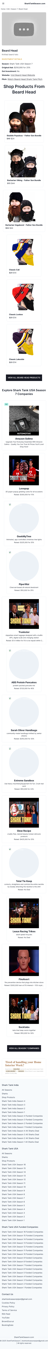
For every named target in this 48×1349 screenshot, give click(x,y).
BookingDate (7, 1325)
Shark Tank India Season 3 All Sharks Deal (20, 1134)
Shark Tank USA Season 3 (13, 1213)
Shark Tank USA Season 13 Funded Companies (22, 1243)
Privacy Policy (8, 1306)
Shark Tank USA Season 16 (14, 1164)
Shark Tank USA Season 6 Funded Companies (22, 1269)
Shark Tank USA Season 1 (13, 1220)
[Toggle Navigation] (3, 3)
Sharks (5, 1093)
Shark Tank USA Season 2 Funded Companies (22, 1284)
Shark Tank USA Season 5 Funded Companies (22, 1273)
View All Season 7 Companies (24, 1048)
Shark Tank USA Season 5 (13, 1205)
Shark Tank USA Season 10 (14, 1187)
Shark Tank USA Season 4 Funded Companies (22, 1276)
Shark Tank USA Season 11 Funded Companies (22, 1250)
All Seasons (7, 1090)
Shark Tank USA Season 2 (13, 1216)
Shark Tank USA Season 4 (13, 1209)
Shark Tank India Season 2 (13, 1108)
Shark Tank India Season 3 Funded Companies (22, 1119)
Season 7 (14, 9)
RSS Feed (6, 1314)
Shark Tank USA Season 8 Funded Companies (22, 1261)
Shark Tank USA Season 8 (13, 1194)
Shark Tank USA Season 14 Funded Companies (22, 1239)
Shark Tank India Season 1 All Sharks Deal (20, 1142)
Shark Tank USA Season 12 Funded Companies (22, 1247)
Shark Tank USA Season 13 (14, 1176)
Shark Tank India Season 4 (13, 1101)
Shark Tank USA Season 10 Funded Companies (22, 1254)
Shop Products (8, 1097)
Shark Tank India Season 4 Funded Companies (22, 1116)
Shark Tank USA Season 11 (13, 1183)
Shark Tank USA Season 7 (13, 1198)
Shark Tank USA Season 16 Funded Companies (22, 1232)
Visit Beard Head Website (23, 75)
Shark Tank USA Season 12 (14, 1179)
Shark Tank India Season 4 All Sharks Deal (20, 1131)
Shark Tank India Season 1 (13, 1112)
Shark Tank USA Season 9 (13, 1190)
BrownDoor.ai (8, 1321)
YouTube (5, 1317)
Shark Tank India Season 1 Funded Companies (22, 1127)
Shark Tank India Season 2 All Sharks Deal (20, 1138)
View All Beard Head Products (24, 377)
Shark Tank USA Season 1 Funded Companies (22, 1287)
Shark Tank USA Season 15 (14, 1168)
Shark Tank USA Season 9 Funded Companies (22, 1258)
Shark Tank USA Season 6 (13, 1202)
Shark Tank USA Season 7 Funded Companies (22, 1265)
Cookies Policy (8, 1303)
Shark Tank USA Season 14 (14, 1172)
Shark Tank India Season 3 (13, 1105)
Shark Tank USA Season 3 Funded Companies (22, 1280)
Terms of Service (9, 1310)
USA (8, 9)
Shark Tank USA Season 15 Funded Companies (22, 1235)
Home (3, 9)
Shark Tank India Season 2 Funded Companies (22, 1123)
